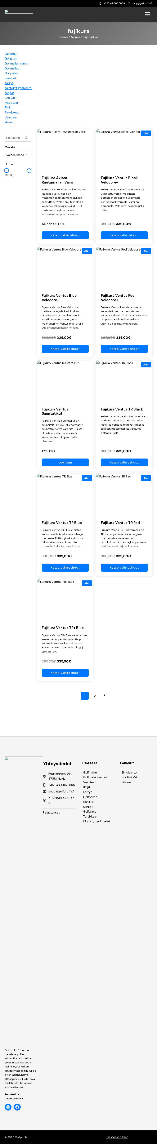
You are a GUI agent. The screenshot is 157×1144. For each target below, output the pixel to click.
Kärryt (87, 792)
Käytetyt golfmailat (96, 821)
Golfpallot (90, 797)
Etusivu (63, 37)
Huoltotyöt (129, 777)
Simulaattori (130, 772)
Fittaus (126, 782)
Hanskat (89, 802)
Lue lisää (65, 462)
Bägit (86, 787)
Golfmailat (90, 772)
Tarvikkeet (90, 816)
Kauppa (75, 37)
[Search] (26, 138)
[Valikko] (147, 14)
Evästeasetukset (117, 1137)
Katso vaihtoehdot (65, 235)
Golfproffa (21, 1137)
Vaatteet (89, 782)
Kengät (88, 807)
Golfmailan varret (95, 777)
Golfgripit (89, 811)
